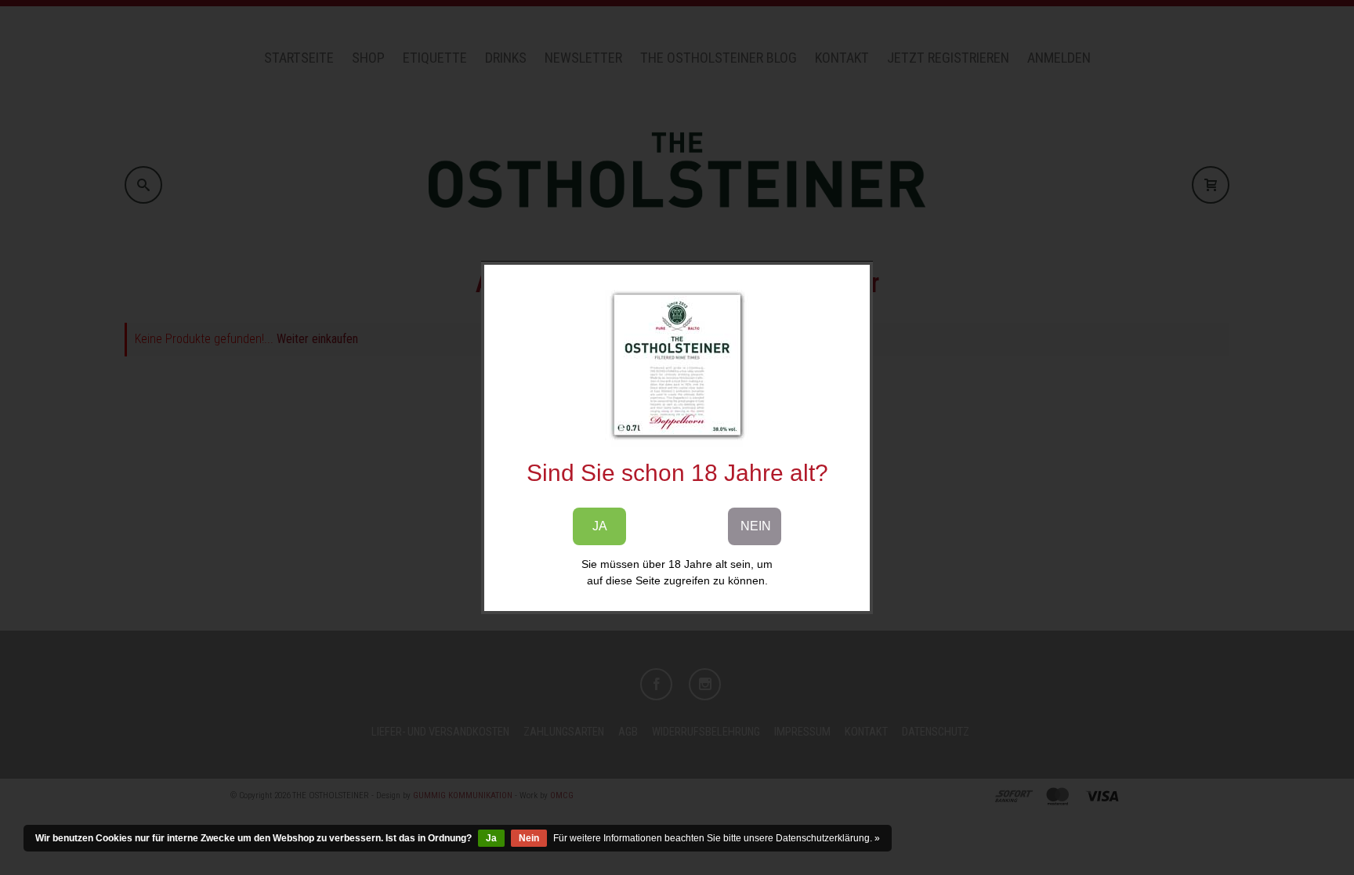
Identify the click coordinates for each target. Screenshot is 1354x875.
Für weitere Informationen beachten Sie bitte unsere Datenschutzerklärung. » (716, 838)
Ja (491, 838)
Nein (529, 838)
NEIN (755, 526)
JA (599, 526)
